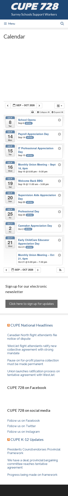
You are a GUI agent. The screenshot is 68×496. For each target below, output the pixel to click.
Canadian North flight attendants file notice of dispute (32, 336)
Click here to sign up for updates (31, 304)
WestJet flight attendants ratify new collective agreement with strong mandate (32, 349)
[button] (60, 270)
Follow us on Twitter (21, 426)
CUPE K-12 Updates (27, 439)
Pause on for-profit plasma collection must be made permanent (33, 362)
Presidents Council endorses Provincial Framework (33, 451)
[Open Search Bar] (62, 24)
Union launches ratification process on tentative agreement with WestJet (33, 373)
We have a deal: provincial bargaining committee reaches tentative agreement (32, 463)
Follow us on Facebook (23, 420)
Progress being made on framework (32, 474)
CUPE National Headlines (32, 325)
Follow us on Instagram (23, 431)
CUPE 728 (34, 6)
